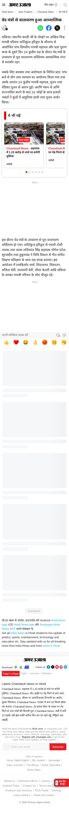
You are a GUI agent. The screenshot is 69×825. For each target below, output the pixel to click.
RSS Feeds (41, 790)
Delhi (24, 673)
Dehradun (47, 673)
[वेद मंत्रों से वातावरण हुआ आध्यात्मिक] (40, 28)
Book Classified (51, 765)
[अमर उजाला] (19, 5)
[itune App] (20, 666)
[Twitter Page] (52, 666)
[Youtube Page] (57, 666)
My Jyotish (38, 760)
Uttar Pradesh (25, 12)
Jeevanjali (54, 760)
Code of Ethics (21, 795)
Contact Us (29, 785)
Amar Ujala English (18, 760)
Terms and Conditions (51, 785)
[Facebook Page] (48, 666)
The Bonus (32, 765)
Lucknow (34, 673)
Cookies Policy (11, 785)
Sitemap (56, 790)
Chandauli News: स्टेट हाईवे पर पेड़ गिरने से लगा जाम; (37, 693)
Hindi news (37, 728)
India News (18, 633)
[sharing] (64, 28)
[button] (26, 172)
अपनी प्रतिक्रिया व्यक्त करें (15, 334)
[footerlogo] (34, 660)
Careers (45, 781)
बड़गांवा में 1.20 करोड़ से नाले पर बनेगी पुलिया (23, 152)
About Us (9, 781)
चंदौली (9, 164)
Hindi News (7, 12)
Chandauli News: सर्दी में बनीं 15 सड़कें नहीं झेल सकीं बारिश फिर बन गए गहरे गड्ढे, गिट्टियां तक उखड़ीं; (34, 715)
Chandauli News (45, 12)
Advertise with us (28, 781)
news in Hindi (51, 645)
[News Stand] (26, 666)
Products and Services (18, 790)
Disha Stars (34, 769)
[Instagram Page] (61, 666)
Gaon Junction (14, 765)
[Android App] (16, 666)
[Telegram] (65, 666)
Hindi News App (24, 624)
